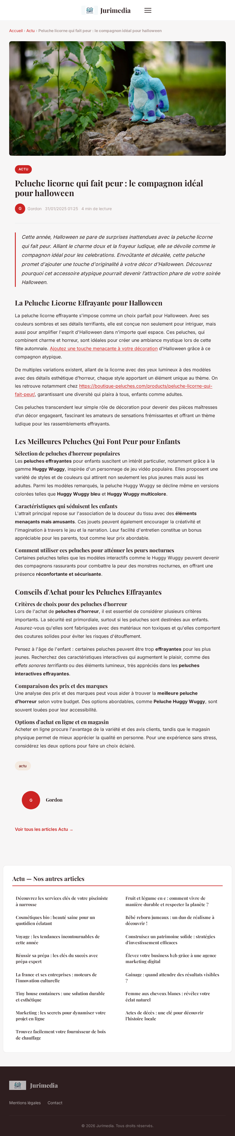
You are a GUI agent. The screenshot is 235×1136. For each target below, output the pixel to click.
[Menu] (148, 10)
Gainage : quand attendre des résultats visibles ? (172, 977)
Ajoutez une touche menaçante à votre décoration (104, 348)
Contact (55, 1102)
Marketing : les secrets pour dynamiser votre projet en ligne (61, 1015)
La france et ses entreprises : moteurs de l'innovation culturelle (56, 977)
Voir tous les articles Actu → (44, 829)
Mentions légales (25, 1102)
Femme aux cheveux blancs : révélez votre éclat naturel (168, 996)
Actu (30, 30)
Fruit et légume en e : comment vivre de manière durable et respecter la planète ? (167, 901)
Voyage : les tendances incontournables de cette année (58, 939)
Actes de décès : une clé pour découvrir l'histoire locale (164, 1015)
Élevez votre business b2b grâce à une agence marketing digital (171, 958)
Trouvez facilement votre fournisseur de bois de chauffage (61, 1034)
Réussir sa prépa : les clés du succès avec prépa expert (57, 958)
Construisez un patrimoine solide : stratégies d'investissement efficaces (170, 939)
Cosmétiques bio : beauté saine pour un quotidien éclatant (55, 920)
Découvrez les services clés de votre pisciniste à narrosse (62, 901)
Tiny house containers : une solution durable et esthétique (60, 996)
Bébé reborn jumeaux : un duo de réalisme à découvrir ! (170, 920)
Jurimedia (115, 10)
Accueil (16, 30)
